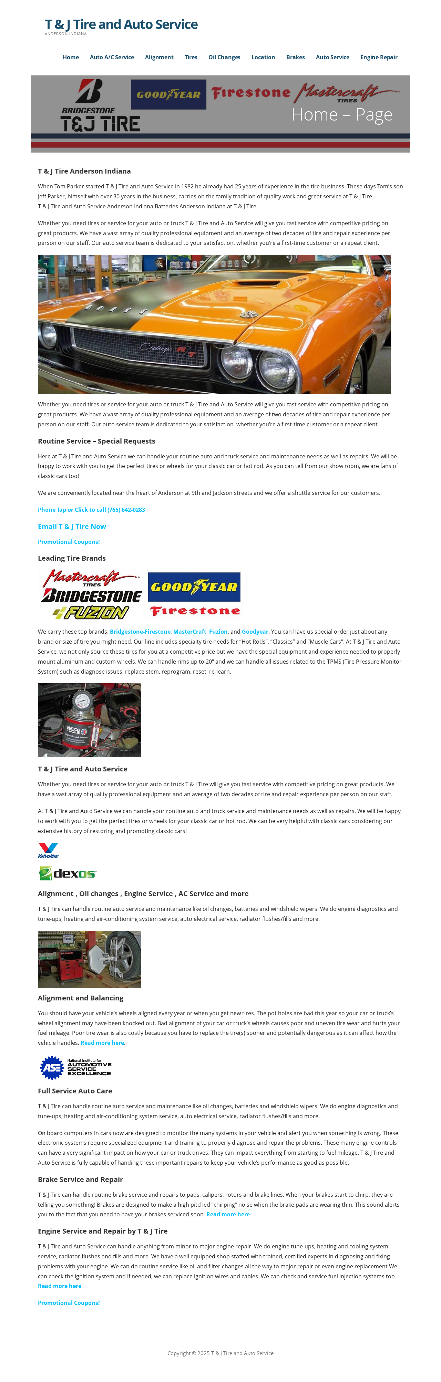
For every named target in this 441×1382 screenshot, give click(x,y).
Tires (191, 57)
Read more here (102, 1043)
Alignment (159, 57)
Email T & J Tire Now (72, 526)
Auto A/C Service (112, 57)
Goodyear (255, 631)
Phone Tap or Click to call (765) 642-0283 (91, 509)
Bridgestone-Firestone (140, 631)
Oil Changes (224, 57)
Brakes (295, 57)
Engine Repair (379, 57)
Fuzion (218, 631)
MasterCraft (189, 631)
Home (71, 57)
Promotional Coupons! (69, 541)
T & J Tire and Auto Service (121, 24)
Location (263, 57)
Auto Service (332, 57)
